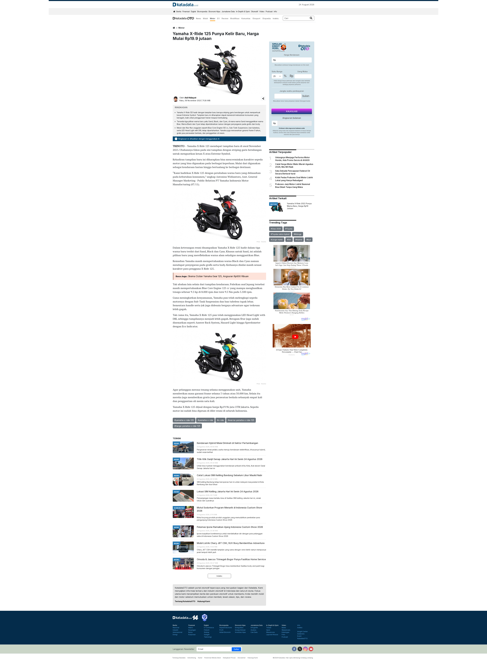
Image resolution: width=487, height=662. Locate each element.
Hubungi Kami (203, 601)
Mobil (205, 18)
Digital (193, 11)
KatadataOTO (302, 638)
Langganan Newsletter (183, 649)
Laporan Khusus (272, 634)
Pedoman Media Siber (212, 658)
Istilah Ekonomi (225, 632)
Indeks (276, 18)
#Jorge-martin (277, 240)
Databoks (301, 634)
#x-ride (220, 420)
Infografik (254, 628)
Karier (200, 658)
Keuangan (192, 630)
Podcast (269, 11)
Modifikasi (234, 18)
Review (225, 18)
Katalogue (285, 632)
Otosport (256, 18)
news (176, 443)
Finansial (186, 11)
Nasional (176, 628)
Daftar (236, 649)
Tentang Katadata (178, 658)
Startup (206, 632)
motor (181, 28)
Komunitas (245, 18)
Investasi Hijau (240, 632)
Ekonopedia (202, 11)
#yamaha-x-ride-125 (184, 420)
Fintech (206, 630)
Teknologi (208, 637)
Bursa (190, 632)
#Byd (308, 240)
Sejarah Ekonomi (225, 628)
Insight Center (302, 631)
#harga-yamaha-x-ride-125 (187, 426)
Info (275, 11)
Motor (212, 18)
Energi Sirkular (240, 630)
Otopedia (266, 18)
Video (261, 11)
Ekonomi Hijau (214, 11)
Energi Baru (239, 628)
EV (218, 18)
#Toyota (288, 229)
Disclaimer (242, 658)
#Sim (289, 240)
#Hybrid (298, 240)
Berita (178, 11)
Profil (221, 630)
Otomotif (254, 11)
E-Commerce (209, 628)
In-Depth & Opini (243, 11)
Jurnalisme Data (228, 11)
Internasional (177, 632)
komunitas (179, 508)
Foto (283, 634)
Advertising (191, 658)
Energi (175, 634)
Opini (268, 630)
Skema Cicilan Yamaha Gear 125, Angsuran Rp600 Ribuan (218, 276)
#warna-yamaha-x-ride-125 (241, 420)
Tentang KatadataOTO (185, 601)
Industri (175, 630)
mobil (176, 543)
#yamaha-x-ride (205, 420)
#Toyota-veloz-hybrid (280, 234)
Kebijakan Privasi (229, 658)
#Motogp (297, 234)
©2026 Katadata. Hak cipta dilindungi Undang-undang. (293, 658)
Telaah (268, 628)
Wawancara (270, 632)
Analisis (253, 630)
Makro (190, 628)
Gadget (207, 634)
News (198, 18)
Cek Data (254, 632)
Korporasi (192, 634)
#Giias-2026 (276, 229)
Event (299, 636)
